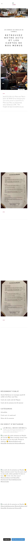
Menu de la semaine (7, 418)
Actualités (4, 412)
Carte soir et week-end (8, 415)
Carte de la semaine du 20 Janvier (12, 403)
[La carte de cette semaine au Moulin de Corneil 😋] (14, 451)
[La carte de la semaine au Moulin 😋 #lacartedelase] (14, 520)
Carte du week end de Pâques (10, 400)
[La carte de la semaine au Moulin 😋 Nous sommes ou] (14, 486)
